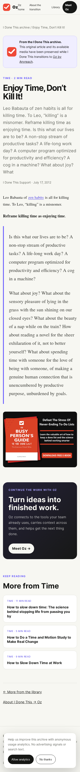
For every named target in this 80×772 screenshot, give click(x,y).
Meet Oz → (21, 548)
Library (56, 7)
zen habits (36, 197)
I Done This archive (16, 27)
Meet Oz (68, 7)
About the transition (35, 7)
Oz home (21, 7)
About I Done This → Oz (22, 702)
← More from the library (22, 692)
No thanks (45, 759)
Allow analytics (21, 759)
